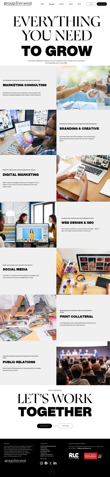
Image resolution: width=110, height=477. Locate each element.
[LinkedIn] (55, 463)
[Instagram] (41, 463)
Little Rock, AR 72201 (45, 451)
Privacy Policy (44, 458)
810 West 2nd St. (45, 449)
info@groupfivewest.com (47, 454)
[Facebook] (46, 463)
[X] (50, 463)
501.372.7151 (44, 452)
